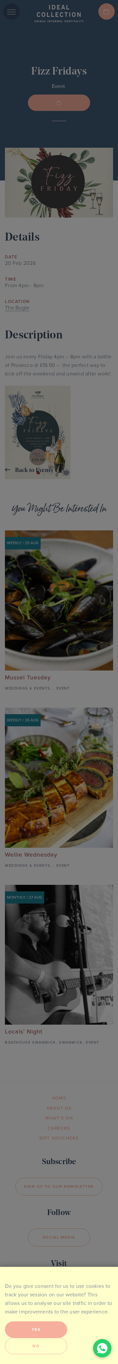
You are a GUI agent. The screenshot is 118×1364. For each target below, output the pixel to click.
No (35, 1346)
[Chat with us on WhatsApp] (102, 1348)
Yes (36, 1329)
